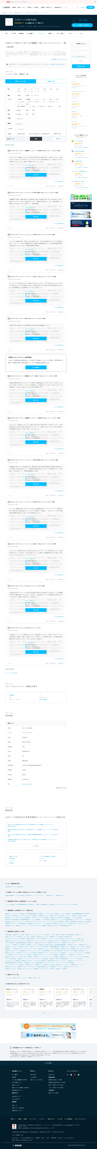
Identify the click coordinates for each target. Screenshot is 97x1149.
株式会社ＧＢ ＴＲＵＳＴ (56, 966)
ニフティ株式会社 (46, 919)
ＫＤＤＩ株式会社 (21, 913)
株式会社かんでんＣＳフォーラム (67, 938)
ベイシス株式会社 (9, 954)
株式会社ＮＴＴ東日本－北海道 (79, 915)
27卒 (19, 89)
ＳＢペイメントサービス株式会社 (23, 917)
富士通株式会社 (78, 161)
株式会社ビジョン (55, 919)
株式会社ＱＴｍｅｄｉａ (30, 934)
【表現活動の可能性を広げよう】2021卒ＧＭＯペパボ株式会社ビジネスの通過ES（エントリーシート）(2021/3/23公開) (32, 840)
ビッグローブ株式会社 (77, 917)
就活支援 (29, 7)
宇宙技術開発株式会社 (25, 919)
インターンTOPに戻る (11, 673)
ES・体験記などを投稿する (83, 25)
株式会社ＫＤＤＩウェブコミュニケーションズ (30, 950)
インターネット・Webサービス (12, 977)
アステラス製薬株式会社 (80, 171)
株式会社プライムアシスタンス (60, 923)
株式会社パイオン (81, 938)
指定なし (20, 110)
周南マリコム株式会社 (55, 968)
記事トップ (14, 1105)
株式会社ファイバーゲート (11, 923)
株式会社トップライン (73, 944)
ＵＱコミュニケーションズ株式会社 (58, 952)
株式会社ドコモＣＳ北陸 (49, 964)
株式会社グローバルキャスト (53, 942)
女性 (33, 110)
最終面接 (50, 106)
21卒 (57, 89)
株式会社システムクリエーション (25, 968)
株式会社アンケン (65, 946)
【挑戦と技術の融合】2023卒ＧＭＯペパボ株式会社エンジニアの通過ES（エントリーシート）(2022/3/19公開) (33, 830)
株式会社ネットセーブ (43, 952)
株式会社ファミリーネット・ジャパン (76, 960)
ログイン (83, 7)
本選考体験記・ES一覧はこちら (58, 59)
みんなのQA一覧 (15, 1099)
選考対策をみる (86, 147)
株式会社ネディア (83, 944)
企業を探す (11, 12)
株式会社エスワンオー (53, 925)
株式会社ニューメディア (32, 944)
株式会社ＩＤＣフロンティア (11, 956)
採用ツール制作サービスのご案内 (55, 1085)
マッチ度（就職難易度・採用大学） (47, 856)
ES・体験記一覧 (35, 12)
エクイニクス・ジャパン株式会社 (12, 960)
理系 (33, 114)
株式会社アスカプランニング (11, 950)
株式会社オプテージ (43, 915)
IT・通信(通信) (21, 26)
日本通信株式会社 (23, 923)
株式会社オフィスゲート (10, 968)
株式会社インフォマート (65, 915)
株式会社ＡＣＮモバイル (40, 942)
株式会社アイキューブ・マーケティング (26, 966)
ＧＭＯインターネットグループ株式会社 (28, 915)
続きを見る (36, 174)
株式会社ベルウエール (10, 952)
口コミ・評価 (60, 33)
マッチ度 (13, 33)
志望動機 (28, 99)
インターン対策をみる (78, 147)
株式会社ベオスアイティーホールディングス (35, 921)
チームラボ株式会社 (20, 895)
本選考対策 (12, 858)
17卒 (38, 91)
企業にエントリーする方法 (36, 1079)
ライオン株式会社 (79, 141)
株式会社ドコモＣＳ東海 (55, 917)
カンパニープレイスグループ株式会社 (55, 921)
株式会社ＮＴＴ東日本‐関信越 (11, 919)
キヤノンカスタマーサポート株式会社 (23, 954)
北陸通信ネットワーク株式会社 (56, 936)
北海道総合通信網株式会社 (60, 944)
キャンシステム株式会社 (10, 958)
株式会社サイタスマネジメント (40, 954)
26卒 (25, 89)
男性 (27, 110)
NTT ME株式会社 (66, 917)
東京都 (30, 26)
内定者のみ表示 (21, 133)
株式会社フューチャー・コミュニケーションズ (37, 940)
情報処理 (30, 977)
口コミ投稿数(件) (29, 23)
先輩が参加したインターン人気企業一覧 (14, 886)
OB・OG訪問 (21, 101)
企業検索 (14, 7)
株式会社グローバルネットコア (76, 954)
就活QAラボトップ (16, 1096)
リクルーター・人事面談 (23, 104)
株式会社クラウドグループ (55, 940)
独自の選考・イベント (54, 101)
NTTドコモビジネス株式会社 (11, 915)
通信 (35, 977)
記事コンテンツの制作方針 (18, 1107)
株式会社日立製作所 (79, 151)
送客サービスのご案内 (53, 1092)
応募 (50, 99)
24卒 (38, 89)
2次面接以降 (42, 106)
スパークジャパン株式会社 (43, 934)
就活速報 (43, 7)
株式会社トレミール (74, 946)
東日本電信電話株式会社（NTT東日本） (25, 904)
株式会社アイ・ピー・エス (24, 958)
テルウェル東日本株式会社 (67, 919)
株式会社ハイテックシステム (68, 942)
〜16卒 (45, 91)
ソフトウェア (24, 977)
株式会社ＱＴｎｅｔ (9, 917)
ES (44, 99)
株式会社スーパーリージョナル (41, 956)
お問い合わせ (33, 1074)
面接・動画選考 (43, 699)
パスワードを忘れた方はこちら (79, 56)
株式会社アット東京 (53, 958)
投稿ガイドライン (16, 1085)
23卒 (44, 89)
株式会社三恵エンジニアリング (33, 938)
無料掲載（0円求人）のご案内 (55, 1079)
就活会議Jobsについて (17, 1090)
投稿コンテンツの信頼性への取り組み (52, 64)
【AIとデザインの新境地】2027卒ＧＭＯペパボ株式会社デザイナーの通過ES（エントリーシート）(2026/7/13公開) (31, 825)
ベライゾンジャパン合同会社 (75, 958)
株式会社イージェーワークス (66, 956)
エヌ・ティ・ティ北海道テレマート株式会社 (15, 944)
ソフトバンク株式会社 (10, 904)
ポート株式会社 (68, 1125)
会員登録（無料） (81, 66)
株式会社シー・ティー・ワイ (22, 925)
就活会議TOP (4, 12)
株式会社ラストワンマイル (77, 964)
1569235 (64, 787)
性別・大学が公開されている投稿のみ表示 (39, 133)
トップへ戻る (48, 1063)
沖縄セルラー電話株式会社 (42, 904)
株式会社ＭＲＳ (68, 936)
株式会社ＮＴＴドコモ (54, 904)
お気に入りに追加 (83, 20)
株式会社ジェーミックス (22, 952)
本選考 (50, 33)
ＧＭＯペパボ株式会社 (27, 12)
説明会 (57, 99)
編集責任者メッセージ (17, 1110)
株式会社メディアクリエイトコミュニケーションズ (25, 948)
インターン (40, 33)
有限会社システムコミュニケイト (41, 968)
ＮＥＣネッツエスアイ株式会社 (52, 913)
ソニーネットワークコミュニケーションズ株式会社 (78, 952)
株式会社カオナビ (60, 895)
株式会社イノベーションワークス (71, 966)
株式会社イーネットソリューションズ (50, 938)
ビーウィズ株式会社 (35, 919)
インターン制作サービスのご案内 (55, 1087)
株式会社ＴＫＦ (38, 964)
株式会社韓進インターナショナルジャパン (45, 962)
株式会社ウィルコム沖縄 (18, 934)
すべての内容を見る (59, 181)
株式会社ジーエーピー (84, 950)
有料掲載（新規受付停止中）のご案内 (56, 1082)
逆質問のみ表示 (57, 133)
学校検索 (14, 1077)
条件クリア (59, 138)
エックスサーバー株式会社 (29, 936)
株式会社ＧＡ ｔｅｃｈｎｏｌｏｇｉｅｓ (35, 895)
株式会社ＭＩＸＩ (50, 895)
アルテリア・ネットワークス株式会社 (69, 904)
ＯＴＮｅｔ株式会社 (55, 934)
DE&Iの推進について (16, 1082)
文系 (27, 114)
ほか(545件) (64, 968)
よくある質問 (33, 1077)
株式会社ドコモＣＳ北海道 (84, 921)
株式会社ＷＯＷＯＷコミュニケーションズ (14, 921)
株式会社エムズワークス (42, 936)
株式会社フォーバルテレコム (34, 923)
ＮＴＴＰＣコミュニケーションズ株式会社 (14, 964)
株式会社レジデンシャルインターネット (80, 948)
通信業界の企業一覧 (17, 12)
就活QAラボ (48, 7)
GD (44, 101)
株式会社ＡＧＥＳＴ (9, 925)
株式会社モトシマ (29, 964)
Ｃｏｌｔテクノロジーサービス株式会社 (65, 962)
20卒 (19, 91)
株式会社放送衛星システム (66, 925)
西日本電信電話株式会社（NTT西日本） (81, 913)
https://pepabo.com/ (56, 26)
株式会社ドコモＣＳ (53, 915)
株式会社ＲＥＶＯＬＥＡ (10, 966)
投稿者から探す (51, 81)
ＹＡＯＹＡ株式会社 (47, 923)
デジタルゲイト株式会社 (56, 950)
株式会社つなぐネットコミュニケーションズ (78, 923)
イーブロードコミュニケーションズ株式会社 (15, 938)
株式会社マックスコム (24, 946)
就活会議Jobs (57, 7)
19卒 (25, 91)
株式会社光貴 (8, 934)
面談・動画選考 (21, 106)
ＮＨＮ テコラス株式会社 (40, 960)
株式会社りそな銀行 (79, 181)
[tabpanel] (13, 998)
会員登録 (90, 7)
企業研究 (20, 99)
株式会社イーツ (8, 948)
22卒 (51, 89)
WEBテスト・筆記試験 (33, 101)
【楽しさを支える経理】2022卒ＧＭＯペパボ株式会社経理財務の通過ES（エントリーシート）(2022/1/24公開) (33, 835)
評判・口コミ (77, 145)
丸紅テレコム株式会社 (86, 946)
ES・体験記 (35, 7)
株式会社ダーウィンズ (43, 948)
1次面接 (33, 106)
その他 (38, 977)
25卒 (32, 89)
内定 (60, 106)
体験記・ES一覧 (13, 856)
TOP (6, 33)
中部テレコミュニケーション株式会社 (40, 917)
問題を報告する (61, 186)
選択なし (20, 95)
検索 (36, 138)
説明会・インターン (22, 7)
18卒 (32, 91)
